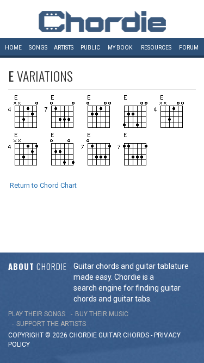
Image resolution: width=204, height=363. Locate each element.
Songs (38, 48)
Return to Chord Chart (43, 185)
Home (13, 48)
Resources (156, 48)
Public (90, 48)
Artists (63, 48)
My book (120, 48)
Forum (189, 48)
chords (136, 335)
